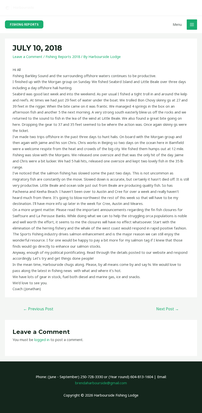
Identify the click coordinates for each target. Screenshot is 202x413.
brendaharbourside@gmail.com (101, 382)
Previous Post (38, 309)
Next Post (167, 309)
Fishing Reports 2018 (63, 56)
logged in (42, 339)
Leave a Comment (27, 56)
